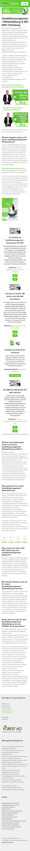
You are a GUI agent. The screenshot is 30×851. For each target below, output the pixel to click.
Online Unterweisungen (8, 829)
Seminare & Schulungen (8, 807)
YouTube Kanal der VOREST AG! (13, 132)
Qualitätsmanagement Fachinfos (10, 823)
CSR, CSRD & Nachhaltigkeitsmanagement (14, 821)
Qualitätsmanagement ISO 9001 (10, 803)
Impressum (5, 719)
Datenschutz (5, 717)
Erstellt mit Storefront (7, 842)
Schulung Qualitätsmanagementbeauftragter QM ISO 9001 (15, 421)
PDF (15, 279)
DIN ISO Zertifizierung (8, 815)
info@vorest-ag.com (7, 712)
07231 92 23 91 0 (6, 710)
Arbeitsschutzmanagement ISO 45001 (12, 811)
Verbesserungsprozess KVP (9, 817)
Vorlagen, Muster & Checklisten (10, 825)
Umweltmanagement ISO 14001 (10, 805)
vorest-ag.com (16, 476)
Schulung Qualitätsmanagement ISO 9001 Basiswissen (15, 269)
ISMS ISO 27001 (6, 809)
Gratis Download (15, 375)
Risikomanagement (7, 819)
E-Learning (21, 639)
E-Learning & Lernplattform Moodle (11, 827)
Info (15, 276)
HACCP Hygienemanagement (10, 813)
